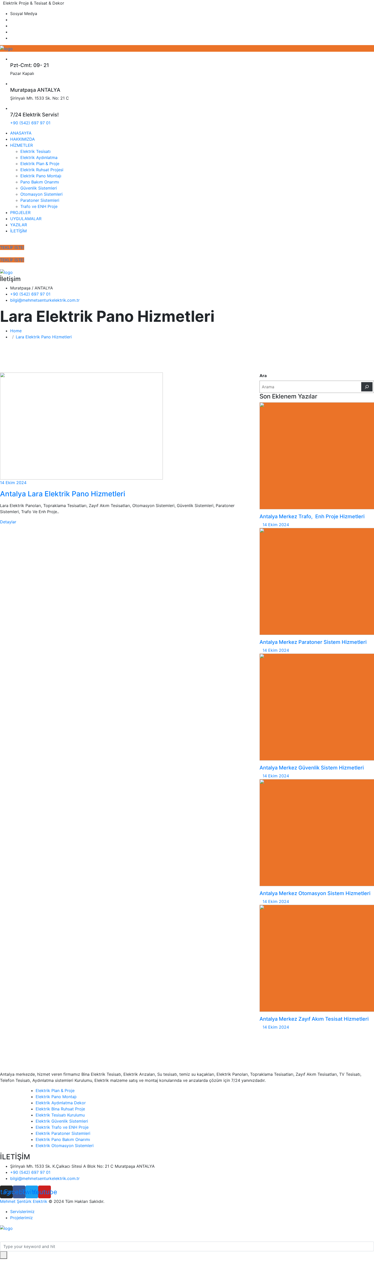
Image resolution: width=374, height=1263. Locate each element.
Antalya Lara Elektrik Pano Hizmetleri (62, 493)
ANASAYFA (21, 133)
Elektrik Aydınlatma (38, 157)
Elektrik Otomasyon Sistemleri (65, 1145)
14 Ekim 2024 (13, 482)
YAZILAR (18, 224)
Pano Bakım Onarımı (39, 181)
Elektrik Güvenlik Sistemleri (62, 1121)
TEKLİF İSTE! (12, 247)
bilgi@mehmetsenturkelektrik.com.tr (45, 300)
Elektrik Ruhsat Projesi (41, 169)
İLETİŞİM (18, 230)
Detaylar (8, 521)
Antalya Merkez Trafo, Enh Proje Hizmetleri (312, 516)
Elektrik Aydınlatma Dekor (61, 1102)
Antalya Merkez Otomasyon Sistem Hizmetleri (315, 893)
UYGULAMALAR (25, 218)
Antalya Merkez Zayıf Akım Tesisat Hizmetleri (314, 1019)
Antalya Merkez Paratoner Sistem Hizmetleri (313, 642)
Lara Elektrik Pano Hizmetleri (44, 336)
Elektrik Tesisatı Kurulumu (60, 1115)
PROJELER (20, 212)
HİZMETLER (21, 145)
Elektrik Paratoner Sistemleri (63, 1133)
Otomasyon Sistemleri (41, 194)
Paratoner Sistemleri (39, 200)
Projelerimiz (21, 1217)
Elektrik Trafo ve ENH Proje (62, 1127)
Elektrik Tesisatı (35, 151)
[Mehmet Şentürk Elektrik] (6, 48)
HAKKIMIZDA (22, 139)
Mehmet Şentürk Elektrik (23, 1201)
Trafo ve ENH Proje (38, 206)
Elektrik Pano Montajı (40, 175)
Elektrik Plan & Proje (39, 163)
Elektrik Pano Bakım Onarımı (63, 1139)
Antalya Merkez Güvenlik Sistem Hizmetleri (312, 768)
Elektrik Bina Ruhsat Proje (60, 1108)
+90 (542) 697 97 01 (30, 122)
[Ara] (367, 387)
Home (17, 330)
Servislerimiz (22, 1211)
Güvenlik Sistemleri (38, 188)
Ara (263, 375)
